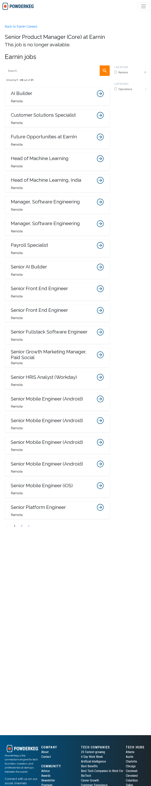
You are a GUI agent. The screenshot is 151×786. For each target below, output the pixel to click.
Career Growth (90, 780)
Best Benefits (89, 766)
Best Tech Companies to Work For (102, 771)
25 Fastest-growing (93, 752)
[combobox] (57, 70)
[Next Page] (28, 526)
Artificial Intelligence (93, 761)
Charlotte (131, 761)
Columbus (132, 780)
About (45, 752)
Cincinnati (131, 771)
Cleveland (132, 776)
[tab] (18, 6)
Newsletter (48, 780)
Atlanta (130, 752)
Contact (46, 757)
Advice (45, 771)
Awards (46, 776)
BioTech (86, 776)
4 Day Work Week (92, 757)
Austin (129, 757)
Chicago (131, 766)
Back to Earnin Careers (21, 26)
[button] (57, 96)
